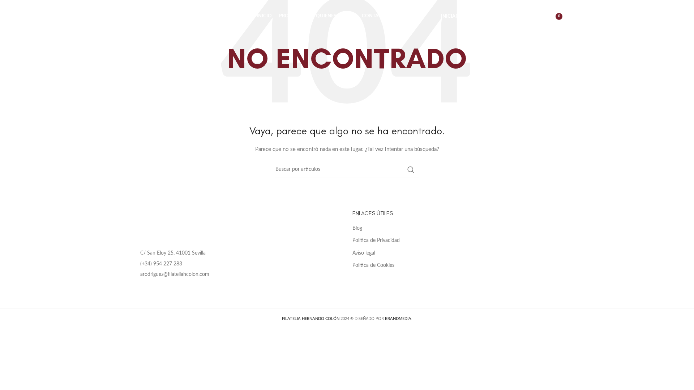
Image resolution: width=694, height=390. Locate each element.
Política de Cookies (373, 265)
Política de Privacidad (376, 240)
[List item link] (237, 264)
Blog (357, 228)
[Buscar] (521, 16)
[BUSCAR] (411, 169)
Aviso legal (363, 253)
